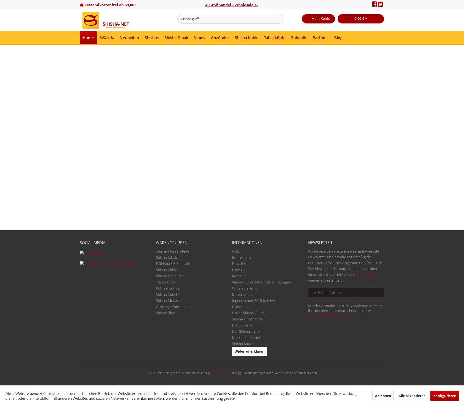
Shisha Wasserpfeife (172, 251)
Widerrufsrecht (244, 288)
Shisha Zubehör (169, 294)
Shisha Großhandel (248, 319)
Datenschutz (242, 294)
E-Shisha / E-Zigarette (173, 263)
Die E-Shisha (242, 325)
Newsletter (241, 263)
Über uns (239, 269)
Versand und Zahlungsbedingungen (261, 282)
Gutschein (240, 306)
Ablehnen (383, 395)
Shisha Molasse (168, 300)
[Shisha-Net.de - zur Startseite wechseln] (106, 20)
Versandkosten (221, 373)
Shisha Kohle (166, 269)
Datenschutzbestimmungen (331, 315)
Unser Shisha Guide (248, 312)
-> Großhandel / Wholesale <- (231, 4)
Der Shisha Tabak (246, 331)
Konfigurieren (444, 395)
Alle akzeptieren (412, 395)
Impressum (241, 257)
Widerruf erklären (249, 351)
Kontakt (238, 275)
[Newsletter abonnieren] (376, 292)
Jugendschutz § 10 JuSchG (253, 300)
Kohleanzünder (168, 288)
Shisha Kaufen (243, 343)
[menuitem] (230, 19)
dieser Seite (366, 274)
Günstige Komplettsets (174, 306)
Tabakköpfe (165, 282)
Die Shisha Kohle (246, 337)
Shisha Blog (165, 312)
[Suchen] (279, 19)
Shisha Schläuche (170, 275)
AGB (235, 251)
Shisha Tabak (166, 257)
